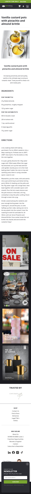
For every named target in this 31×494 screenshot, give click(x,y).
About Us (16, 434)
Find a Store (15, 413)
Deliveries (15, 416)
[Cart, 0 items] (19, 6)
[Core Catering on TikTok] (21, 452)
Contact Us (15, 411)
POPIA (15, 421)
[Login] (23, 6)
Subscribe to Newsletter (15, 446)
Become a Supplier (15, 441)
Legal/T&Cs (15, 418)
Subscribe (15, 482)
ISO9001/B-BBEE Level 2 (15, 437)
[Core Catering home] (7, 6)
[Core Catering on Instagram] (17, 452)
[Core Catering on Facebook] (13, 452)
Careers (15, 444)
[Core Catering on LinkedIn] (9, 452)
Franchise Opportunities (15, 439)
